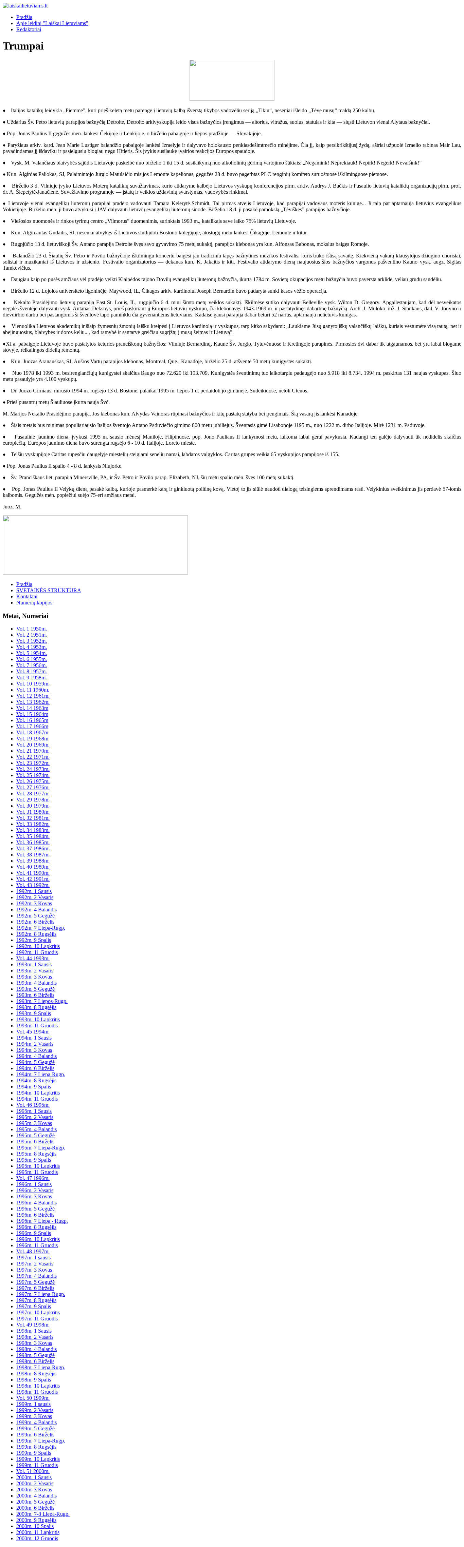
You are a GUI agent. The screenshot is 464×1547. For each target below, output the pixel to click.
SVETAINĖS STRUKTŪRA (48, 590)
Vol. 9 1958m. (31, 677)
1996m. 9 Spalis (33, 1233)
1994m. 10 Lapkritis (38, 1093)
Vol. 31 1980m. (33, 812)
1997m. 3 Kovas (34, 1270)
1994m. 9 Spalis (33, 1086)
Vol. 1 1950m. (31, 629)
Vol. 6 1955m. (31, 659)
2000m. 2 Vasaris (34, 1483)
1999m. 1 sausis (33, 1404)
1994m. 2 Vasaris (34, 1044)
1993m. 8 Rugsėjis (36, 1007)
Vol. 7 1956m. (31, 665)
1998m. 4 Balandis (36, 1349)
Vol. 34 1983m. (33, 830)
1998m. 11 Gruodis (37, 1392)
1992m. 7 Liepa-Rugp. (40, 928)
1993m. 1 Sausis (34, 964)
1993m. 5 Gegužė (35, 989)
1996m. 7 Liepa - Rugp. (42, 1221)
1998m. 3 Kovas (34, 1343)
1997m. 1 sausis (33, 1257)
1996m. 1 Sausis (34, 1184)
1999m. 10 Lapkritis (38, 1459)
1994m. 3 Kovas (34, 1050)
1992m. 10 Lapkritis (38, 946)
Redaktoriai (28, 29)
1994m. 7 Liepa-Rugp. (40, 1074)
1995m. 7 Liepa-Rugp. (40, 1147)
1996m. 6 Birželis (35, 1215)
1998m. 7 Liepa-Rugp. (40, 1367)
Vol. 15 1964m (32, 714)
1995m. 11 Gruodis (37, 1172)
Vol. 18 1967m (32, 732)
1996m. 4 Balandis (36, 1202)
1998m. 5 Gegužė (35, 1355)
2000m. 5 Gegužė (35, 1502)
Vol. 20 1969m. (33, 745)
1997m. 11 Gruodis (37, 1318)
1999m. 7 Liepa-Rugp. (40, 1441)
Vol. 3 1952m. (31, 641)
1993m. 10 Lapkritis (38, 1019)
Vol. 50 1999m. (33, 1398)
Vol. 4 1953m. (31, 647)
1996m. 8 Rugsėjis (36, 1227)
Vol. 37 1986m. (33, 848)
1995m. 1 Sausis (34, 1111)
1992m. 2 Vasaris (34, 897)
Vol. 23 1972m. (33, 763)
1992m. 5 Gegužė (35, 915)
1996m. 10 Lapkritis (38, 1239)
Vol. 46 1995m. (33, 1105)
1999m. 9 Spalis (33, 1453)
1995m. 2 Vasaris (34, 1117)
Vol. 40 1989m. (33, 867)
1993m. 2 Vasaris (34, 970)
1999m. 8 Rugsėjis (36, 1447)
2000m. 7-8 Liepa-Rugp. (43, 1514)
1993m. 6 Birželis (35, 995)
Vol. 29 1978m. (33, 799)
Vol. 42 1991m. (33, 879)
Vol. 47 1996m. (33, 1178)
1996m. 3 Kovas (34, 1196)
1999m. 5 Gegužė (35, 1428)
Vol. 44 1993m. (33, 958)
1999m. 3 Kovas (34, 1416)
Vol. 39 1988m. (33, 861)
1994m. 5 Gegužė (35, 1062)
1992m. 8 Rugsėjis (36, 934)
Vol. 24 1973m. (33, 769)
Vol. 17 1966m (32, 726)
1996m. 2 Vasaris (34, 1190)
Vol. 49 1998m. (33, 1325)
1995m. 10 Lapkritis (38, 1166)
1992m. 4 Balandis (36, 909)
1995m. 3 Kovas (34, 1123)
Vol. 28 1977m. (33, 793)
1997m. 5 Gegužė (35, 1282)
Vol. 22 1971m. (33, 757)
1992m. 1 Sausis (34, 891)
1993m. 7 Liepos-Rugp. (42, 1001)
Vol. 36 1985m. (33, 842)
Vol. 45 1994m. (33, 1031)
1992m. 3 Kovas (34, 903)
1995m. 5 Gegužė (35, 1135)
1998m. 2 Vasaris (34, 1337)
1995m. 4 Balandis (36, 1129)
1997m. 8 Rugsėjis (36, 1300)
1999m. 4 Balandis (36, 1422)
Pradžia (24, 17)
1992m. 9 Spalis (33, 940)
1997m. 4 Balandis (36, 1276)
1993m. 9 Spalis (33, 1013)
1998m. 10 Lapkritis (38, 1386)
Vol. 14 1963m (32, 708)
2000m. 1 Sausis (34, 1477)
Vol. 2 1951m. (31, 635)
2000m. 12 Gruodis (37, 1538)
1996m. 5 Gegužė (35, 1209)
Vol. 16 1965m (32, 720)
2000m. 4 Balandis (36, 1495)
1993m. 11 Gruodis (37, 1025)
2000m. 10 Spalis (35, 1526)
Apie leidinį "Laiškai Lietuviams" (52, 23)
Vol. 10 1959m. (33, 684)
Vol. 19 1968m (32, 738)
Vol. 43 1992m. (33, 885)
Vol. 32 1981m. (33, 818)
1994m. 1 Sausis (34, 1038)
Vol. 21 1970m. (33, 751)
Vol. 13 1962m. (33, 702)
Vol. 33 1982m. (33, 824)
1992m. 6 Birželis (35, 922)
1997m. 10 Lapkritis (38, 1312)
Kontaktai (26, 596)
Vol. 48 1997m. (33, 1251)
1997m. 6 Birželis (35, 1288)
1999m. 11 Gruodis (37, 1465)
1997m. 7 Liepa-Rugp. (40, 1294)
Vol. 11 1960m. (32, 690)
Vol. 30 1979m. (33, 806)
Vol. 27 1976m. (33, 787)
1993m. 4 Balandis (36, 983)
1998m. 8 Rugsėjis (36, 1373)
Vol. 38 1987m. (33, 854)
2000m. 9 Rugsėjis (36, 1520)
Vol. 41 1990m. (33, 873)
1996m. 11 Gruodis (37, 1245)
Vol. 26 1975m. (33, 781)
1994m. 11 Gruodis (37, 1099)
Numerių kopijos (34, 602)
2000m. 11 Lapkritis (37, 1532)
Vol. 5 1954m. (31, 653)
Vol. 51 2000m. (33, 1471)
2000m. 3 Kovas (34, 1489)
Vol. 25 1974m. (33, 775)
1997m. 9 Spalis (33, 1306)
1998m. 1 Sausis (34, 1331)
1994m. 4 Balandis (36, 1056)
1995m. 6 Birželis (35, 1141)
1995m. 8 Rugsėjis (36, 1154)
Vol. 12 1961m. (33, 696)
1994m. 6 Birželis (35, 1068)
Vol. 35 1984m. (33, 836)
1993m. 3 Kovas (34, 977)
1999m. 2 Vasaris (34, 1410)
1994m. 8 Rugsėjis (36, 1080)
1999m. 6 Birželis (35, 1434)
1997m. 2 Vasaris (34, 1263)
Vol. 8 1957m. (31, 671)
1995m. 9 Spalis (33, 1160)
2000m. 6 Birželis (35, 1508)
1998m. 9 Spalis (33, 1379)
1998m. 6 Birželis (35, 1361)
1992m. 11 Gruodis (37, 952)
